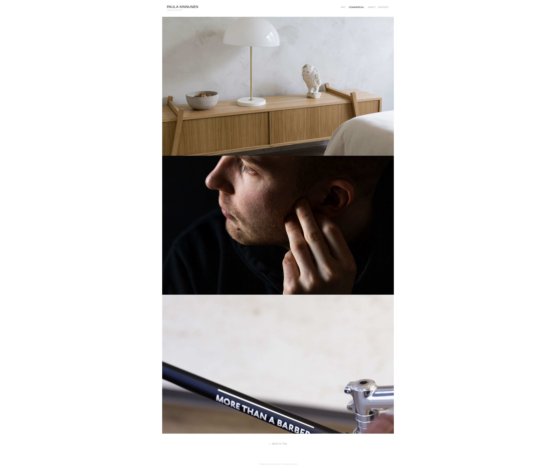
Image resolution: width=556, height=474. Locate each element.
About (372, 7)
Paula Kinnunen (182, 7)
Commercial (356, 7)
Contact (383, 7)
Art (343, 7)
